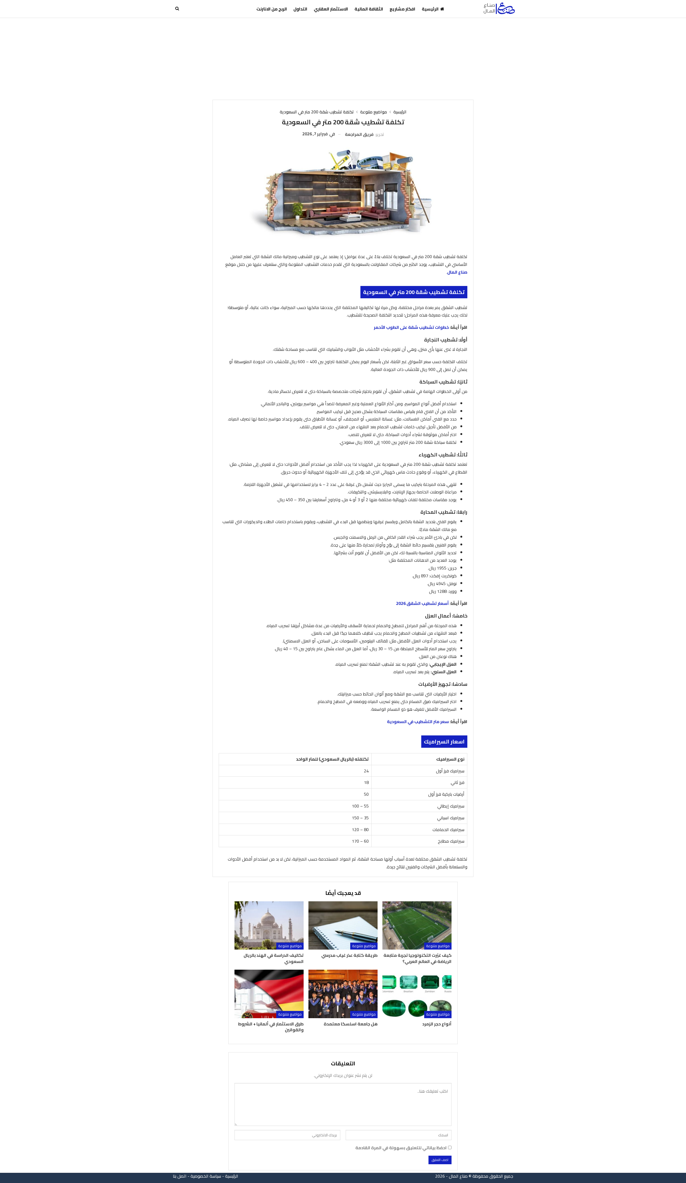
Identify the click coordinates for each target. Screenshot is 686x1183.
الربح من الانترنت (271, 9)
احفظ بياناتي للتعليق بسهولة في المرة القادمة (401, 1147)
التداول (300, 9)
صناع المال (457, 272)
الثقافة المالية (369, 9)
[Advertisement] (343, 58)
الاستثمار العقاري (331, 9)
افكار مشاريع (402, 9)
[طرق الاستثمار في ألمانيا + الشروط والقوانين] (269, 994)
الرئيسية (430, 9)
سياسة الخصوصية (206, 1176)
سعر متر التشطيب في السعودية (418, 721)
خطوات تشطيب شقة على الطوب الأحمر (411, 327)
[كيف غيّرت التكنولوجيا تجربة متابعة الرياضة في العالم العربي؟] (417, 925)
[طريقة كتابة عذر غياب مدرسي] (343, 925)
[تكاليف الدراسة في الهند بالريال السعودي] (269, 925)
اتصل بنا (180, 1176)
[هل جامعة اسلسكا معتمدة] (343, 994)
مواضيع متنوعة (438, 946)
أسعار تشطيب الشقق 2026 (422, 603)
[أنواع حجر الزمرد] (417, 994)
